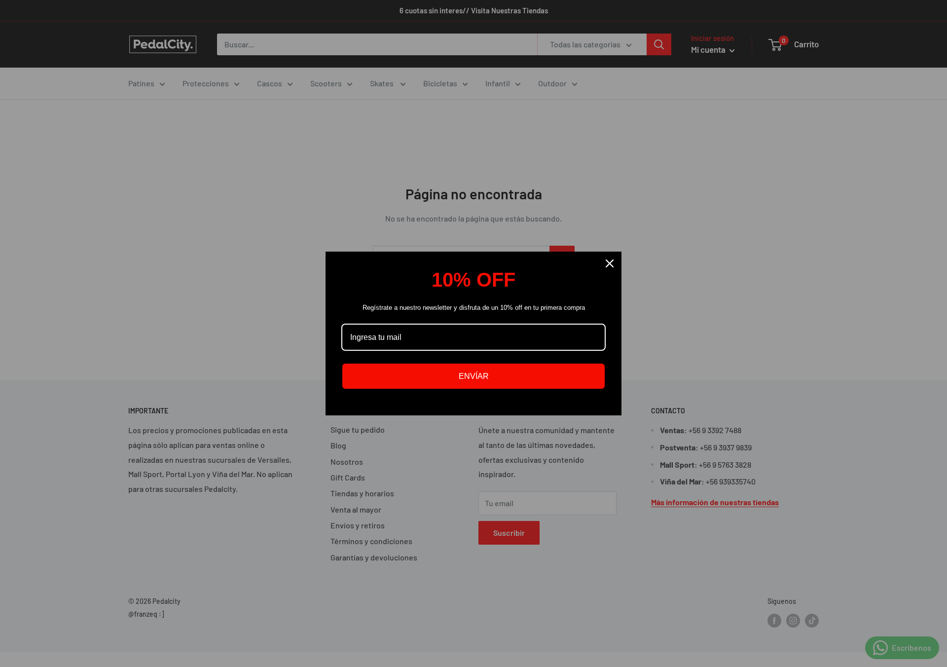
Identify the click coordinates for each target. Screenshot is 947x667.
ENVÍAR (474, 376)
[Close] (609, 263)
